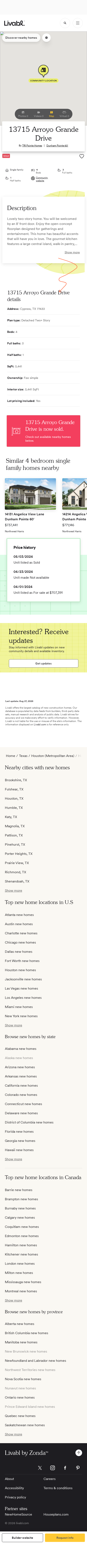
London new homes (20, 1264)
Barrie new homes (18, 1190)
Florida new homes (19, 1132)
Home (10, 756)
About (9, 1479)
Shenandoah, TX (17, 881)
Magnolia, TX (15, 826)
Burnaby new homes (20, 1208)
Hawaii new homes (19, 1150)
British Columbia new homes (26, 1333)
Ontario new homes (20, 1397)
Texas (23, 756)
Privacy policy (15, 1497)
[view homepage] (14, 23)
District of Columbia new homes (29, 1122)
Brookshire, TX (16, 780)
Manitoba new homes (21, 1342)
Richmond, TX (15, 872)
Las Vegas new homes (21, 988)
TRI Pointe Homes (32, 145)
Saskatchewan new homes (25, 1425)
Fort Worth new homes (22, 961)
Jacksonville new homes (23, 979)
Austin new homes (19, 924)
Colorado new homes (21, 1095)
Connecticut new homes (23, 1104)
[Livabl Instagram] (52, 1468)
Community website (42, 179)
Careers (50, 1479)
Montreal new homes (21, 1291)
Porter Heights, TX (19, 854)
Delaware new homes (21, 1113)
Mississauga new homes (23, 1282)
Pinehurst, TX (15, 844)
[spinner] (65, 23)
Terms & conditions (58, 1488)
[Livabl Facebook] (65, 1468)
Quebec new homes (20, 1416)
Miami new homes (19, 1007)
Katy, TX (11, 817)
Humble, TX (14, 808)
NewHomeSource (18, 1514)
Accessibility (14, 1488)
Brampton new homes (21, 1199)
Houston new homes (20, 970)
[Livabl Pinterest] (78, 1468)
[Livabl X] (40, 1468)
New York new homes (21, 1016)
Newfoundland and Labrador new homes (35, 1361)
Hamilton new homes (21, 1245)
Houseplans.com (56, 1514)
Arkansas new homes (21, 1076)
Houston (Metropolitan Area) (52, 756)
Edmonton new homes (22, 1236)
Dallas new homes (18, 952)
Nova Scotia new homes (23, 1379)
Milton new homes (19, 1273)
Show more (72, 252)
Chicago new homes (20, 942)
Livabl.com (40, 724)
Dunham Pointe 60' (57, 145)
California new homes (21, 1085)
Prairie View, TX (17, 863)
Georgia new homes (20, 1141)
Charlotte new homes (21, 933)
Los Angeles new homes (23, 998)
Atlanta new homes (19, 915)
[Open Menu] (78, 23)
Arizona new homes (20, 1067)
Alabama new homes (20, 1049)
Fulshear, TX (14, 789)
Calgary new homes (20, 1218)
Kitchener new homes (21, 1254)
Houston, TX (14, 798)
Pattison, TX (14, 835)
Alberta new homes (19, 1324)
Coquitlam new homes (22, 1227)
